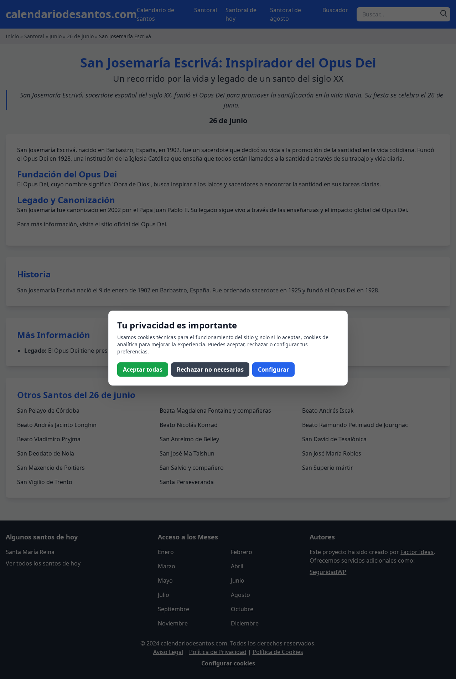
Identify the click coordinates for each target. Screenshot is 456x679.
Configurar (273, 369)
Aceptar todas (142, 369)
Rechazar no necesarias (210, 369)
